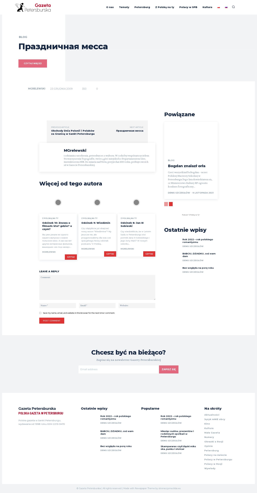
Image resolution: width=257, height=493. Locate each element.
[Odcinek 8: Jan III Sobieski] (136, 202)
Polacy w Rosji (213, 464)
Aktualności (211, 415)
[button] (233, 6)
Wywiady (210, 468)
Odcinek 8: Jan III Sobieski (132, 224)
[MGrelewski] (23, 88)
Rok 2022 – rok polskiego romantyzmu (197, 241)
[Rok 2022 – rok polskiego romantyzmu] (172, 243)
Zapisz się (169, 369)
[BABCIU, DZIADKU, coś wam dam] (172, 257)
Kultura (209, 428)
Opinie (208, 446)
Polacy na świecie (215, 455)
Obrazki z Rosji (213, 441)
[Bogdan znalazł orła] (191, 138)
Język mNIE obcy (214, 419)
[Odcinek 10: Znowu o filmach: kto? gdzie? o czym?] (58, 202)
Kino (207, 423)
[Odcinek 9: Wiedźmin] (97, 202)
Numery (209, 437)
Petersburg (211, 450)
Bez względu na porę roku (198, 267)
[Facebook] (19, 431)
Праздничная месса (129, 130)
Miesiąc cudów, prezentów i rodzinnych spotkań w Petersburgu (177, 434)
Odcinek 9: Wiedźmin (95, 222)
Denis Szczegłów (179, 192)
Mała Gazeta (212, 432)
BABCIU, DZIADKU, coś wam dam (199, 255)
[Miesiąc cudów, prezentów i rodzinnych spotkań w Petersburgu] (149, 435)
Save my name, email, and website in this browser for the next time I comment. (79, 313)
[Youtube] (36, 431)
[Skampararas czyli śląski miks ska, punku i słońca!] (149, 450)
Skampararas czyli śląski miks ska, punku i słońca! (178, 447)
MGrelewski (36, 88)
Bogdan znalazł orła (186, 166)
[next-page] (171, 204)
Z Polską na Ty (50, 218)
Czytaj (71, 257)
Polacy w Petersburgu (218, 459)
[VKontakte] (30, 431)
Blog (23, 37)
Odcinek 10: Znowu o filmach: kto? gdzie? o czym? (57, 226)
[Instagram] (25, 431)
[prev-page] (166, 204)
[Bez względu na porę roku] (172, 271)
